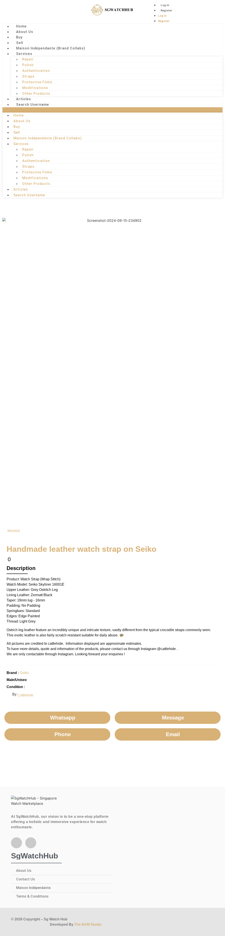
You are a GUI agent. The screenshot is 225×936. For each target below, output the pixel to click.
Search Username (32, 104)
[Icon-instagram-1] (28, 12)
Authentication (36, 71)
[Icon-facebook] (14, 12)
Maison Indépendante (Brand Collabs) (50, 48)
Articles (23, 99)
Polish (28, 65)
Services (24, 54)
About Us (24, 32)
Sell (19, 43)
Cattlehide (25, 695)
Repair (28, 59)
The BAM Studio (88, 924)
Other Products (36, 93)
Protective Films (37, 82)
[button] (112, 110)
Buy (19, 37)
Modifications (35, 88)
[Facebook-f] (16, 842)
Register (166, 10)
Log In (165, 5)
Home (21, 26)
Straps (28, 76)
